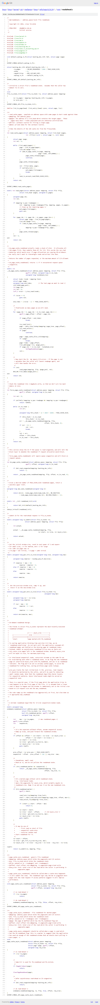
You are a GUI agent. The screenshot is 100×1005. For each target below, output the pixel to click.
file (42, 14)
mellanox (28, 9)
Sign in (96, 3)
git (21, 9)
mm (58, 9)
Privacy (17, 1002)
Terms (23, 1002)
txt (92, 1002)
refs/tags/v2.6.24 (46, 9)
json (96, 1002)
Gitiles (12, 1002)
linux (4, 9)
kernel (16, 9)
